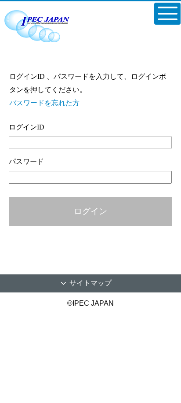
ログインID (26, 127)
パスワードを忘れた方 (44, 103)
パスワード (26, 161)
